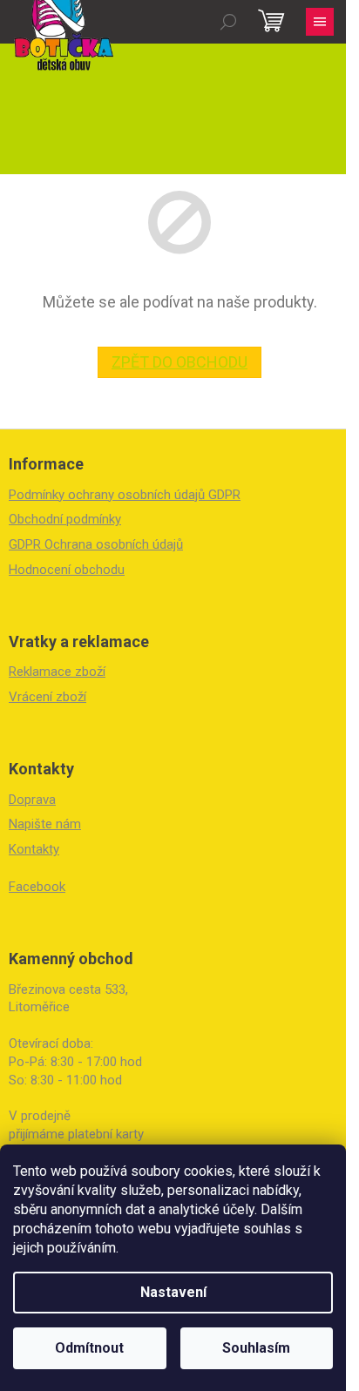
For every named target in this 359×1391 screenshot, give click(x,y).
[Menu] (319, 21)
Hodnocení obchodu (67, 569)
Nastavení (173, 1292)
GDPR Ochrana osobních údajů (96, 544)
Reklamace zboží (57, 671)
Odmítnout (89, 1348)
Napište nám (45, 824)
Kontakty (34, 849)
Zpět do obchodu (179, 362)
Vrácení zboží (47, 697)
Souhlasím (256, 1348)
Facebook (37, 887)
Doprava (32, 799)
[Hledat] (228, 21)
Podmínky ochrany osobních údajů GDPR (124, 495)
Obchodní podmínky (65, 519)
